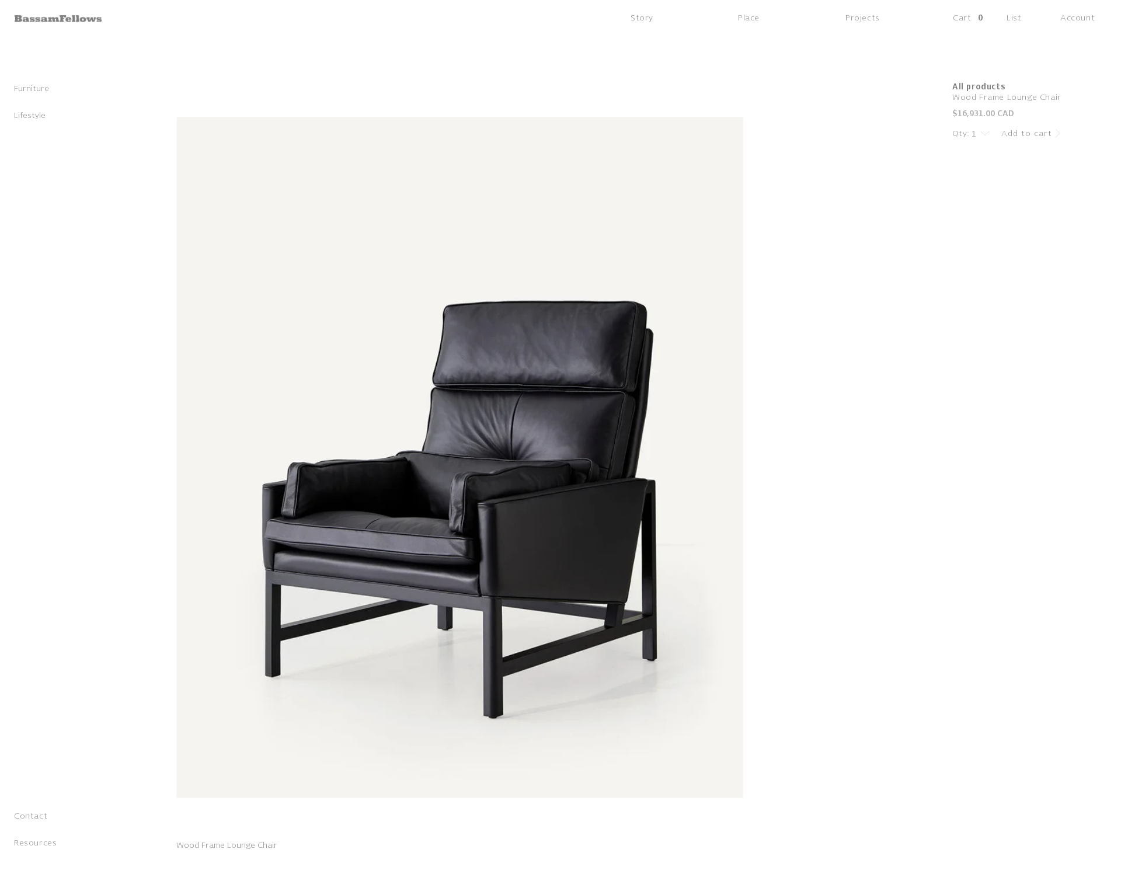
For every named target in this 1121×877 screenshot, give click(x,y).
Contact (30, 817)
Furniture (31, 90)
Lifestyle (30, 116)
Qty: (961, 133)
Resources (35, 844)
